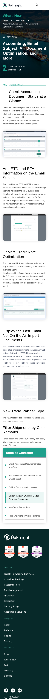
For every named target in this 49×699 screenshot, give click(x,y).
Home (5, 21)
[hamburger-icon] (43, 5)
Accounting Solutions (15, 612)
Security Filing (11, 606)
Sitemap (8, 676)
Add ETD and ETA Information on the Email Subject (25, 477)
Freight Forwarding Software (19, 574)
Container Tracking (14, 579)
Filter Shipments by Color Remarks (24, 516)
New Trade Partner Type (19, 507)
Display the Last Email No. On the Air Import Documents (24, 497)
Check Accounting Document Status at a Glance (25, 465)
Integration (9, 601)
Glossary (8, 670)
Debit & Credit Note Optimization (23, 487)
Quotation (9, 595)
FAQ (6, 665)
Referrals (8, 630)
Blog (6, 654)
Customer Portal (12, 584)
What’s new (10, 659)
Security (8, 641)
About (7, 625)
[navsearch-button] (37, 4)
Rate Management (13, 590)
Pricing (7, 635)
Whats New (20, 21)
